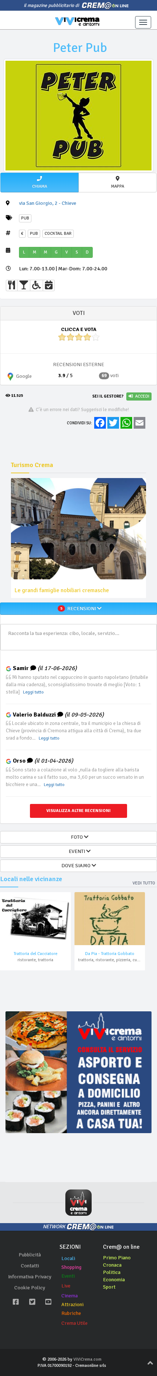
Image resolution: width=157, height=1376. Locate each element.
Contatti (30, 1266)
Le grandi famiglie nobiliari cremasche (62, 590)
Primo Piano (117, 1258)
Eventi (68, 1276)
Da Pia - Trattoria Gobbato (109, 953)
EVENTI (76, 851)
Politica (111, 1272)
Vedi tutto (144, 883)
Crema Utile (74, 1323)
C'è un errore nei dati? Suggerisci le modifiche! (81, 410)
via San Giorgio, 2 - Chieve (47, 203)
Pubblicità (30, 1255)
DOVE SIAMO (76, 865)
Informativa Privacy (29, 1277)
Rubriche (71, 1313)
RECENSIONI (78, 608)
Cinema (69, 1296)
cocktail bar (58, 233)
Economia (114, 1280)
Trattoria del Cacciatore (35, 953)
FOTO (76, 837)
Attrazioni (72, 1304)
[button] (39, 182)
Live (65, 1286)
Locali (68, 1258)
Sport (109, 1287)
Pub (25, 218)
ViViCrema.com (87, 1359)
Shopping (71, 1267)
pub (34, 233)
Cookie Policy (29, 1288)
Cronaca (112, 1265)
